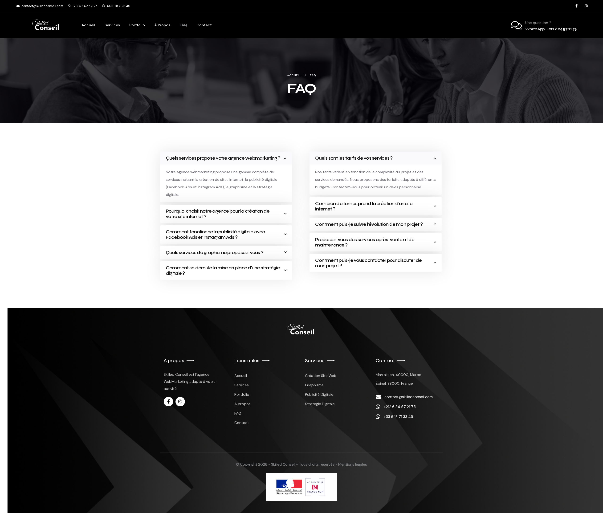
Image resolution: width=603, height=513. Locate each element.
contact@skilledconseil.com (42, 6)
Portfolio (241, 394)
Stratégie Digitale (320, 403)
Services (241, 385)
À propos (242, 403)
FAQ (237, 413)
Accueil (240, 375)
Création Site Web (320, 375)
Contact (241, 422)
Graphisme (314, 385)
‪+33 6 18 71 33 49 (118, 6)
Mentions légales (352, 464)
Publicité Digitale (319, 394)
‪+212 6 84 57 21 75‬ (85, 6)
